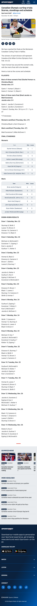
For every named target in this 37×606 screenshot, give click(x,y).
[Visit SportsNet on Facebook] (15, 587)
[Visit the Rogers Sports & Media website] (9, 597)
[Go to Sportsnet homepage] (7, 2)
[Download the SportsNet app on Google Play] (20, 551)
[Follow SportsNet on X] (3, 587)
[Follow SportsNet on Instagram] (20, 587)
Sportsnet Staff (6, 13)
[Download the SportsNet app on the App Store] (6, 551)
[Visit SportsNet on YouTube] (9, 587)
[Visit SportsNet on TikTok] (26, 587)
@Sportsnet (17, 13)
